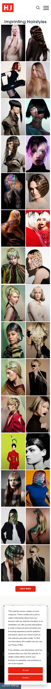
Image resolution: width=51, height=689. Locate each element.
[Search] (38, 7)
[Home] (8, 7)
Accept (25, 670)
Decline (25, 677)
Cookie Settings (10, 686)
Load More (25, 589)
